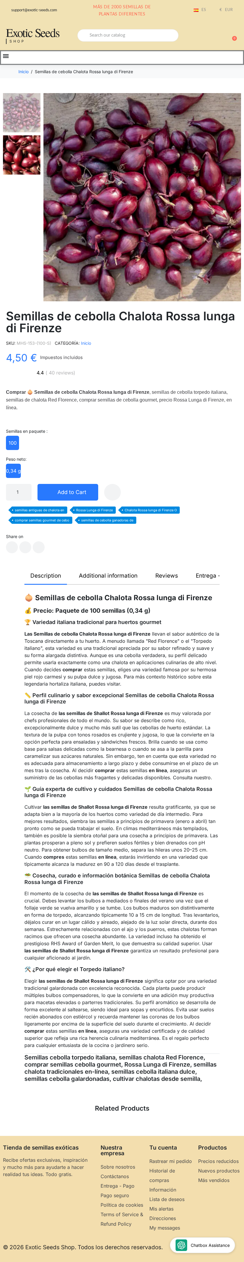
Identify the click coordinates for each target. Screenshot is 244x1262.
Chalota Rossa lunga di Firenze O (151, 510)
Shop (17, 41)
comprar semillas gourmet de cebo (42, 520)
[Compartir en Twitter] (25, 547)
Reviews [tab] (166, 575)
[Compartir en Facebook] (12, 547)
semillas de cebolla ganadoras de (107, 520)
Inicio (86, 343)
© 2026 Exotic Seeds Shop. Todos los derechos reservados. (83, 1247)
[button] (232, 35)
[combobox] (128, 35)
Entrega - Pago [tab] (216, 575)
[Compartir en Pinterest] (39, 547)
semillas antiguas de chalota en (39, 510)
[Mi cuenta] (211, 36)
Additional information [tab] (108, 575)
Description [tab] (45, 575)
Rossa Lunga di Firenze (94, 510)
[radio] (12, 443)
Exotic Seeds (33, 32)
